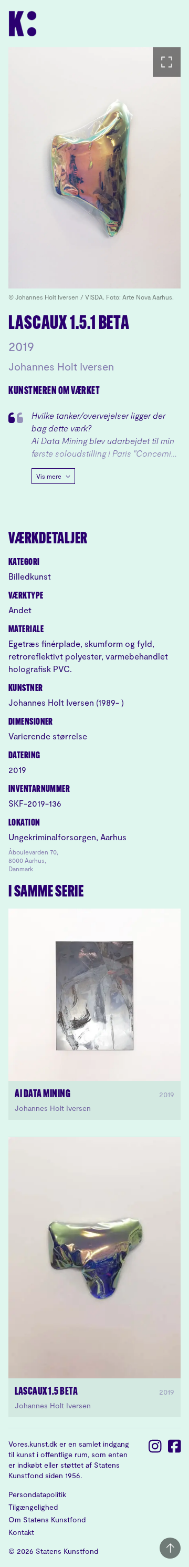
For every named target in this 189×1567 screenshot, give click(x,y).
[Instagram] (155, 1497)
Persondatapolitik (37, 1494)
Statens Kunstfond (67, 1551)
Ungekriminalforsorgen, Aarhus (67, 837)
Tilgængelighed (33, 1506)
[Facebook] (174, 1497)
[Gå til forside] (94, 24)
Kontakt (21, 1532)
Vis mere (48, 476)
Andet (20, 610)
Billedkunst (29, 576)
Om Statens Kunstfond (47, 1519)
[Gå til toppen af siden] (170, 1548)
